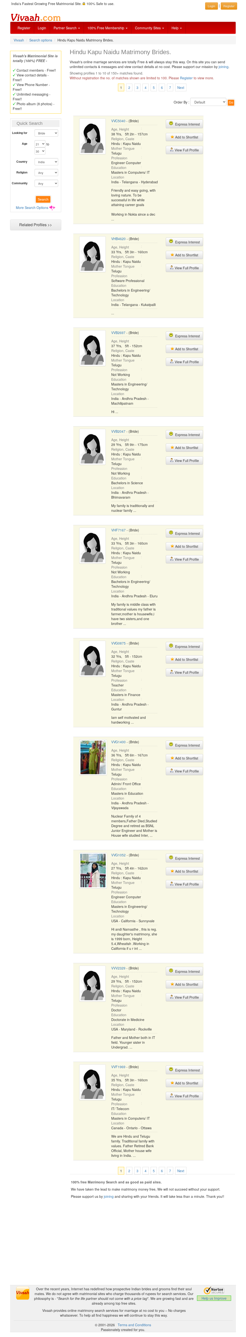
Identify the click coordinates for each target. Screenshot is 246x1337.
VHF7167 (118, 530)
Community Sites (148, 27)
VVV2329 (118, 968)
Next (180, 87)
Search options (40, 40)
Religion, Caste (122, 138)
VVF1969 (118, 1066)
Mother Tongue (123, 148)
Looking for (19, 133)
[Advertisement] (123, 1251)
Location (117, 177)
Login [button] (211, 6)
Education (118, 167)
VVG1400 (118, 741)
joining (223, 66)
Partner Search (66, 27)
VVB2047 (118, 431)
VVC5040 (118, 120)
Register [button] (228, 6)
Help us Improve (214, 1298)
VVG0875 (118, 643)
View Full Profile (186, 150)
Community (20, 183)
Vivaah (19, 40)
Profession (119, 158)
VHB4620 (118, 238)
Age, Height (120, 129)
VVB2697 (118, 332)
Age (24, 143)
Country (21, 161)
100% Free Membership (106, 27)
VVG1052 (118, 855)
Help (175, 27)
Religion (21, 172)
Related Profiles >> (35, 224)
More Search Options (32, 207)
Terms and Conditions (134, 1324)
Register (24, 27)
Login (42, 27)
